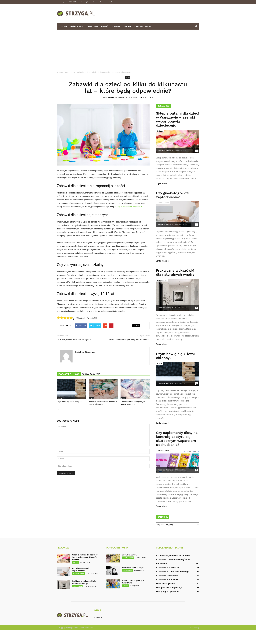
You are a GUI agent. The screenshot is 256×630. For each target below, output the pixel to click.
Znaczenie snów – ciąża (132, 567)
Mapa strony (194, 627)
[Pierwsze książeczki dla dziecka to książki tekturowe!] (103, 389)
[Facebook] (197, 2)
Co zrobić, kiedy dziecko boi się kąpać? (74, 339)
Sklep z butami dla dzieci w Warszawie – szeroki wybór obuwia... (84, 557)
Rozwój (105, 26)
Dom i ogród (162, 280)
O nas (95, 2)
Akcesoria (93, 26)
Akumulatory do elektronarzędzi (173, 555)
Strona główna (86, 2)
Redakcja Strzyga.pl (116, 97)
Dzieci (64, 26)
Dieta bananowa (129, 555)
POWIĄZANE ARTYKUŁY (68, 374)
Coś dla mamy (77, 26)
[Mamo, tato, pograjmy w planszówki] (113, 583)
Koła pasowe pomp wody (169, 587)
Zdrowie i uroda (142, 26)
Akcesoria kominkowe (167, 579)
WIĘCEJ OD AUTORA (91, 374)
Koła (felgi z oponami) (167, 591)
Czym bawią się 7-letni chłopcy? (69, 402)
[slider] (65, 317)
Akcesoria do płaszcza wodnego (172, 571)
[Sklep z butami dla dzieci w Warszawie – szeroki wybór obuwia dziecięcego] (177, 141)
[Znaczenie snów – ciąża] (113, 570)
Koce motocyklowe (165, 583)
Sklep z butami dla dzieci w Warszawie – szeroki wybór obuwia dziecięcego (177, 119)
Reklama (103, 2)
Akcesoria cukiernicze (167, 567)
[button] (196, 26)
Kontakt (111, 2)
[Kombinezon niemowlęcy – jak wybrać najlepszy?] (135, 389)
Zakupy (127, 26)
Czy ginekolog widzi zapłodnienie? (172, 195)
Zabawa (116, 26)
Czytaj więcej (161, 184)
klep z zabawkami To (126, 206)
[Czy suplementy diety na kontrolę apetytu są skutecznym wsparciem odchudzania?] (177, 461)
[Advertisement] (128, 49)
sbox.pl (139, 206)
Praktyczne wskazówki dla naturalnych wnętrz (175, 272)
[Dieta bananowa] (113, 558)
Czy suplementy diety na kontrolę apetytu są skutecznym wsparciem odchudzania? (176, 439)
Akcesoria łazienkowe (167, 575)
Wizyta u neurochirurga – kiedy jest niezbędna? (129, 339)
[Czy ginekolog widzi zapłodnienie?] (177, 214)
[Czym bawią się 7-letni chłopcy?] (71, 389)
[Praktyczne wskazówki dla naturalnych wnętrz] (177, 295)
